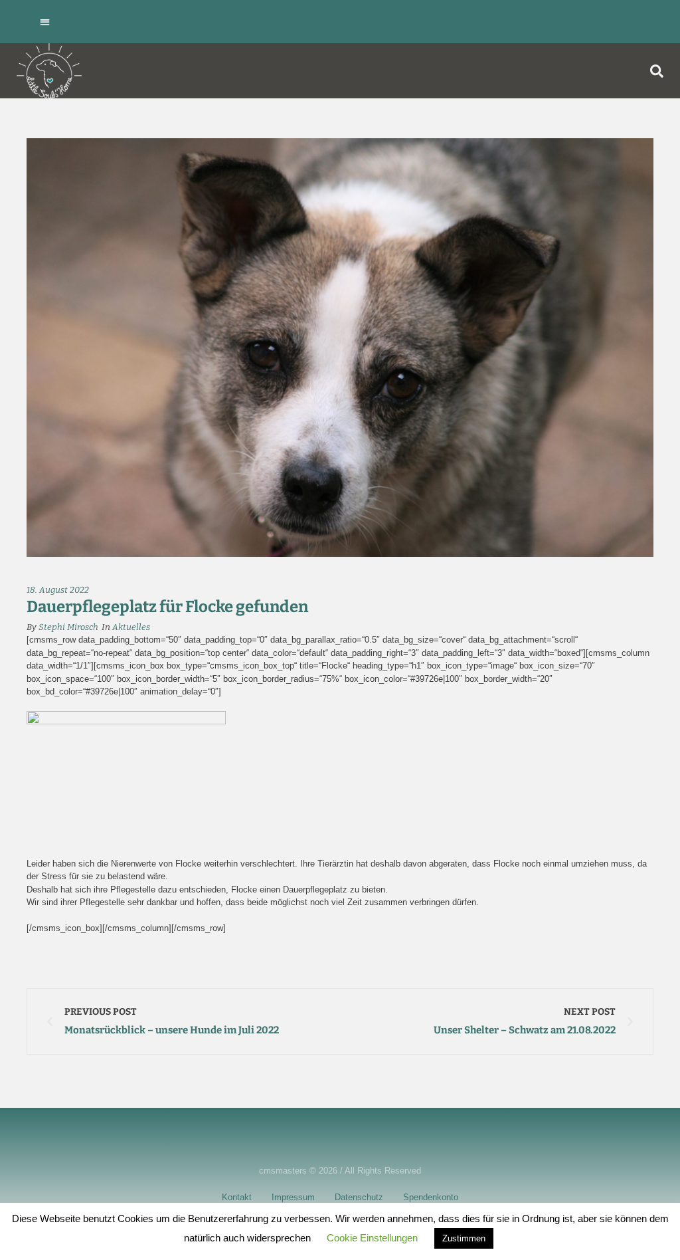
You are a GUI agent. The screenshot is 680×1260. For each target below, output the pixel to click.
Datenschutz (359, 1197)
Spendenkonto (430, 1197)
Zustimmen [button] (463, 1238)
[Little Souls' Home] (49, 70)
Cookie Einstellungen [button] (372, 1237)
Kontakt (237, 1197)
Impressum (293, 1197)
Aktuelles (131, 627)
